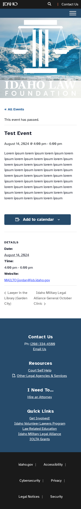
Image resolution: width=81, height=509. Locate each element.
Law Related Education (39, 429)
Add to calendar (38, 219)
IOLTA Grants (40, 439)
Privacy (56, 480)
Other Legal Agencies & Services (42, 376)
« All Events (14, 109)
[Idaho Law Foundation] (40, 58)
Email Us (39, 349)
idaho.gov (25, 464)
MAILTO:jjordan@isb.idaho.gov (27, 280)
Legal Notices (29, 496)
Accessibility (53, 464)
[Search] (53, 4)
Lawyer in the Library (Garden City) (15, 298)
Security (56, 496)
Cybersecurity (29, 480)
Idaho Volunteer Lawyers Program (39, 423)
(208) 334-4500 (42, 344)
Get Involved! (39, 418)
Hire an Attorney (39, 397)
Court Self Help (39, 370)
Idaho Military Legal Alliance (39, 434)
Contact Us (70, 4)
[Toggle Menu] (72, 13)
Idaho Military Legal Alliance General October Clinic (53, 298)
